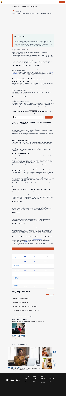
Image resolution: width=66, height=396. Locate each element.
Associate (34, 378)
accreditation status (41, 67)
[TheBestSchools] (5, 2)
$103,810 (25, 277)
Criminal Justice (43, 382)
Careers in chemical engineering (18, 225)
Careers (42, 376)
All (25, 381)
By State (26, 378)
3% (34, 286)
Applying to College (51, 378)
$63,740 (25, 256)
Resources (51, 376)
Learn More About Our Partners (33, 110)
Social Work (42, 380)
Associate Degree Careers (43, 379)
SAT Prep (50, 381)
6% (34, 261)
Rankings (27, 376)
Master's (34, 381)
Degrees (34, 376)
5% (34, 273)
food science (34, 192)
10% (34, 270)
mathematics (30, 61)
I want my (15, 116)
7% (34, 277)
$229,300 (25, 286)
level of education (27, 241)
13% (34, 256)
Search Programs (49, 117)
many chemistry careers (37, 239)
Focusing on (36, 116)
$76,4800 (25, 261)
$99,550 (25, 273)
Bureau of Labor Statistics (50, 288)
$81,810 (25, 266)
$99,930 (25, 270)
